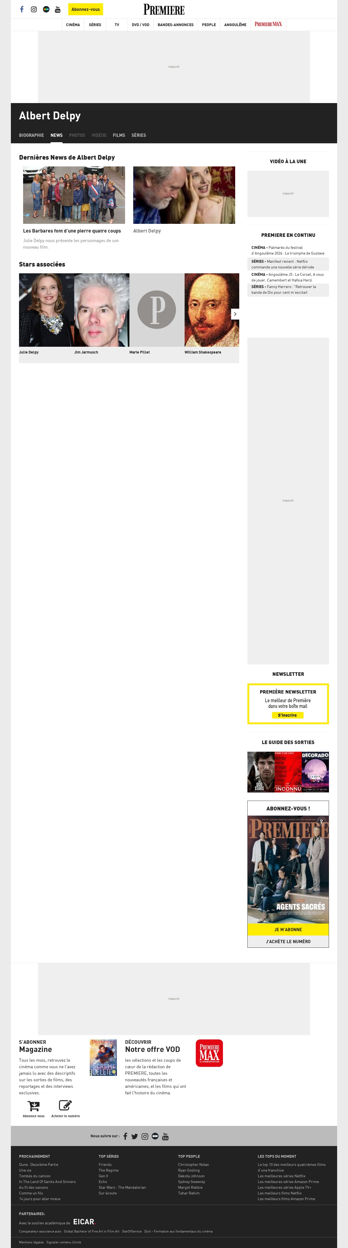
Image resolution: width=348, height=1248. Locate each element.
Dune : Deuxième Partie (38, 1164)
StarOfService (132, 1231)
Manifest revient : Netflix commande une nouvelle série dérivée (282, 264)
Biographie (31, 135)
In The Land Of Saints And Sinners (47, 1181)
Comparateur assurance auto (40, 1231)
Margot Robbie (190, 1187)
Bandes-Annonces (176, 24)
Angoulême (235, 24)
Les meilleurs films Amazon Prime (286, 1198)
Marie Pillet (139, 352)
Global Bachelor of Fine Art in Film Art (91, 1231)
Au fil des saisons (33, 1187)
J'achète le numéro (288, 941)
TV (117, 24)
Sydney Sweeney (191, 1181)
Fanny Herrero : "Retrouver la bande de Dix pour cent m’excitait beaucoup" (283, 290)
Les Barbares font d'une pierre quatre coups (72, 231)
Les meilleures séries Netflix (282, 1175)
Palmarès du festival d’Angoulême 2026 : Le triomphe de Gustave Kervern (287, 251)
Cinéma (73, 24)
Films (119, 135)
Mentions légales (31, 1242)
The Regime (109, 1170)
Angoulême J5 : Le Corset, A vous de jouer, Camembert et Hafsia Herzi (287, 277)
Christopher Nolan (193, 1164)
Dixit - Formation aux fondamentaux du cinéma (178, 1231)
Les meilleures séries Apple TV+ (284, 1187)
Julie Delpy (29, 352)
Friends (105, 1164)
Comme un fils (31, 1193)
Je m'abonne (288, 929)
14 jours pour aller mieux (40, 1198)
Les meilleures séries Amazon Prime (288, 1181)
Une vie (25, 1170)
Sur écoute (108, 1193)
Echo (103, 1181)
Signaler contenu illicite (63, 1242)
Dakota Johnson (191, 1175)
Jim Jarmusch (86, 352)
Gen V (103, 1175)
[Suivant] (235, 314)
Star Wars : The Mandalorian (122, 1187)
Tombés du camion (35, 1175)
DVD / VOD (140, 24)
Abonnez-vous (86, 9)
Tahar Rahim (189, 1193)
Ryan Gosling (189, 1170)
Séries (95, 24)
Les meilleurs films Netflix (280, 1193)
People (209, 24)
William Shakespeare (203, 352)
